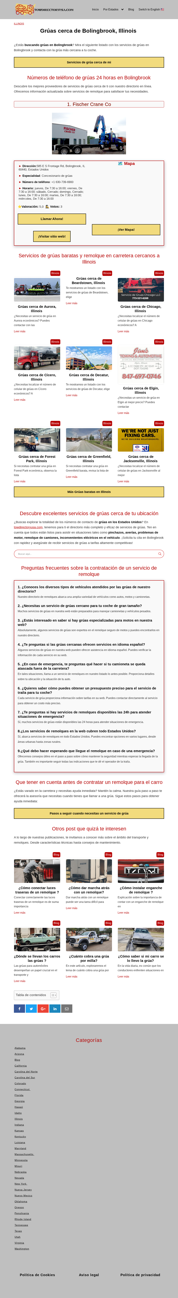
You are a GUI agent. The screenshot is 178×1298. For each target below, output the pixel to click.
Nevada (72, 39)
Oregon (71, 65)
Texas (102, 39)
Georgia (10, 65)
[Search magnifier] (159, 553)
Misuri (71, 29)
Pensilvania (105, 23)
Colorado (11, 49)
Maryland (42, 60)
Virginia (103, 49)
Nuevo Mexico (76, 54)
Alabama (11, 23)
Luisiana (41, 54)
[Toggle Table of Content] (52, 995)
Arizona (10, 29)
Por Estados (110, 9)
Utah (101, 44)
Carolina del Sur (15, 44)
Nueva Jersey (75, 49)
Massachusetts (45, 65)
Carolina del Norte (16, 39)
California (11, 34)
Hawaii (40, 23)
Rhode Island (106, 29)
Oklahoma (73, 60)
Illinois (40, 34)
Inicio (95, 9)
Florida (9, 60)
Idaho (39, 29)
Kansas (41, 44)
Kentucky (42, 49)
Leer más (19, 331)
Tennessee (105, 34)
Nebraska (73, 34)
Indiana (41, 39)
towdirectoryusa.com (28, 527)
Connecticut (13, 54)
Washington (105, 54)
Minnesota (73, 23)
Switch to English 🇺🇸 (151, 9)
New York (73, 44)
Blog (131, 9)
